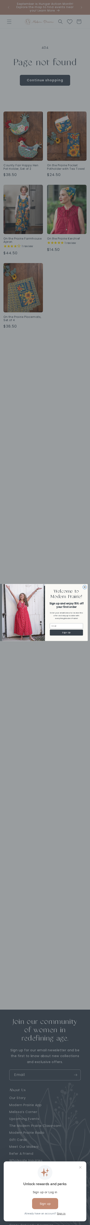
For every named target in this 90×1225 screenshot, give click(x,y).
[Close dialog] (85, 587)
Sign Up (66, 632)
